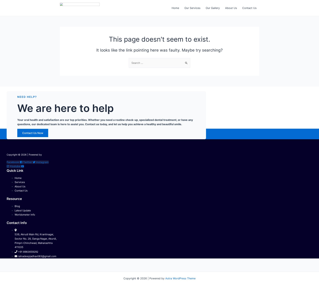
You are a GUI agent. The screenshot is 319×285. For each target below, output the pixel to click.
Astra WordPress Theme (180, 278)
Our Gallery (213, 8)
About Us (231, 8)
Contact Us (249, 8)
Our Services (192, 8)
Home (175, 8)
